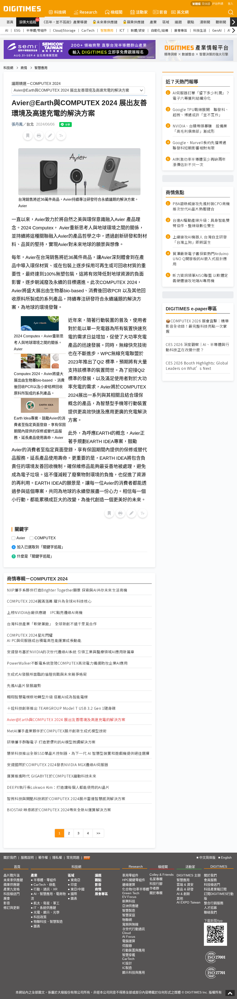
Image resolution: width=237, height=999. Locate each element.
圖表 (37, 926)
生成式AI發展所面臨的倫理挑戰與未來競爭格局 (47, 674)
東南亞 (75, 880)
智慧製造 (128, 910)
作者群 (154, 888)
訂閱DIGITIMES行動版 (219, 896)
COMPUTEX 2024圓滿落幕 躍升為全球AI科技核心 (49, 601)
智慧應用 (106, 30)
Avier (20, 538)
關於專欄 (156, 893)
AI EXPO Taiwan (188, 902)
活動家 (142, 12)
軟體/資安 (138, 30)
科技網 (60, 12)
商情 (24, 68)
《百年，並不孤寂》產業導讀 (64, 21)
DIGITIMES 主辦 (189, 875)
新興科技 (128, 901)
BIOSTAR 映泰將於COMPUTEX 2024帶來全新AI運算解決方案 (59, 809)
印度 (74, 884)
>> (98, 833)
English (226, 857)
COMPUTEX (45, 538)
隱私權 (57, 857)
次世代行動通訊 (133, 929)
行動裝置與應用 (133, 950)
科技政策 (40, 917)
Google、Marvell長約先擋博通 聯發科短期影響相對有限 (201, 145)
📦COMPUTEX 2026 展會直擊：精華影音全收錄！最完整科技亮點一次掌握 (197, 326)
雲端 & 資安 (185, 884)
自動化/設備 (159, 30)
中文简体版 (207, 857)
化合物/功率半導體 (135, 889)
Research (88, 12)
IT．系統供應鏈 (45, 908)
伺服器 (127, 945)
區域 (165, 21)
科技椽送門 (11, 894)
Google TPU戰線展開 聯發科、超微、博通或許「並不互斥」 (201, 112)
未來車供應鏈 (107, 21)
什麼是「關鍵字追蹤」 (35, 556)
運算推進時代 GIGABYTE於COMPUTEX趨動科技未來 (51, 776)
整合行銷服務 (213, 903)
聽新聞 (221, 21)
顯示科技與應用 (133, 972)
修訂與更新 (11, 908)
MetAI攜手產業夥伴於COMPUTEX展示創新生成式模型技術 (57, 731)
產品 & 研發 (185, 889)
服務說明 (27, 857)
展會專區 (180, 30)
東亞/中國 (77, 889)
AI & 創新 (183, 894)
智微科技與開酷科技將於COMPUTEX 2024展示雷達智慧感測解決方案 (66, 798)
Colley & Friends (162, 874)
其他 (180, 898)
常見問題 (72, 857)
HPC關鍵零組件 (133, 880)
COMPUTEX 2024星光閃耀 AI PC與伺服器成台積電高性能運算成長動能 (44, 637)
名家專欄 (156, 879)
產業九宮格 (11, 889)
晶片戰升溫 (11, 875)
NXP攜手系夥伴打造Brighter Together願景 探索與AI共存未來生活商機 (67, 590)
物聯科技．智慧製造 (48, 921)
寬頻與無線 (130, 924)
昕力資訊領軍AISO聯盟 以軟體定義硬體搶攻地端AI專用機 (200, 278)
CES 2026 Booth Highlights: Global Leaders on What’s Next (197, 365)
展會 (6, 898)
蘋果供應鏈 (135, 21)
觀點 (190, 21)
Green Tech (130, 893)
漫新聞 (205, 21)
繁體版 (196, 4)
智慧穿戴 (128, 955)
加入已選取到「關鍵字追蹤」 (41, 547)
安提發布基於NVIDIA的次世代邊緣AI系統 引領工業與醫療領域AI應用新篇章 (70, 651)
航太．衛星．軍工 (46, 903)
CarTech (87, 30)
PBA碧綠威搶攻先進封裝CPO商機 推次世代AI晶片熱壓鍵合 (201, 206)
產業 (153, 21)
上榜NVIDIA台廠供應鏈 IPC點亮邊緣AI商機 (45, 612)
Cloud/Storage (64, 30)
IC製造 (127, 968)
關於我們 (9, 857)
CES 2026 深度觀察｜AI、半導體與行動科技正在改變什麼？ (197, 347)
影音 (161, 12)
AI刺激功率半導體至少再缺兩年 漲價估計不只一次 (201, 162)
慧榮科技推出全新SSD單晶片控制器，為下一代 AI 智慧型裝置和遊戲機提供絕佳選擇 (78, 753)
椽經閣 (116, 12)
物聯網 (127, 920)
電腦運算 (128, 941)
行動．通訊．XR (45, 889)
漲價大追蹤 (29, 21)
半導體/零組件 (36, 30)
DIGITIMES (218, 866)
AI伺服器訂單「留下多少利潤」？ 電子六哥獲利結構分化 (201, 95)
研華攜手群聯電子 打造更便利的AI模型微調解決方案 (51, 742)
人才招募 (210, 908)
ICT (122, 30)
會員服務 (210, 880)
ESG (17, 30)
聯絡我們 (210, 912)
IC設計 (127, 963)
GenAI (216, 30)
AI (6, 30)
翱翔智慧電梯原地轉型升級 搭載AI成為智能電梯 (47, 697)
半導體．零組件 (45, 880)
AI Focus (128, 936)
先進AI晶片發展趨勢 (24, 685)
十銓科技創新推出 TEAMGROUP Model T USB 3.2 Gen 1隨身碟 (61, 708)
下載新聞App (213, 920)
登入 (230, 3)
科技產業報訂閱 (215, 889)
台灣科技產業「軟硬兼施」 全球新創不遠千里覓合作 (52, 623)
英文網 (183, 12)
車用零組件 (130, 875)
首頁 (9, 21)
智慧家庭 (128, 915)
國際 (74, 894)
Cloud (126, 933)
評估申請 (217, 3)
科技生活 (199, 30)
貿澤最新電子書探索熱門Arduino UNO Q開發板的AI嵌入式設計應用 (200, 259)
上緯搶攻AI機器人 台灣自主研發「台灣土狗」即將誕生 (200, 239)
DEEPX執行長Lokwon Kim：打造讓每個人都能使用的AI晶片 (58, 787)
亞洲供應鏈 (130, 906)
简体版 (206, 4)
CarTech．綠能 (45, 884)
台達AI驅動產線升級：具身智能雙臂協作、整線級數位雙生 (201, 223)
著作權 (43, 857)
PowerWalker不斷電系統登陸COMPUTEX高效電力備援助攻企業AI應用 (67, 663)
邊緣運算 (128, 884)
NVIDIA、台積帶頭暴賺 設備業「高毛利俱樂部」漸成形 (200, 128)
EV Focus (129, 897)
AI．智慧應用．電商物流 (48, 896)
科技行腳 (156, 883)
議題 (178, 21)
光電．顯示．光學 (46, 912)
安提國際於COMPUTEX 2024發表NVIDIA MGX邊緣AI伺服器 (57, 764)
